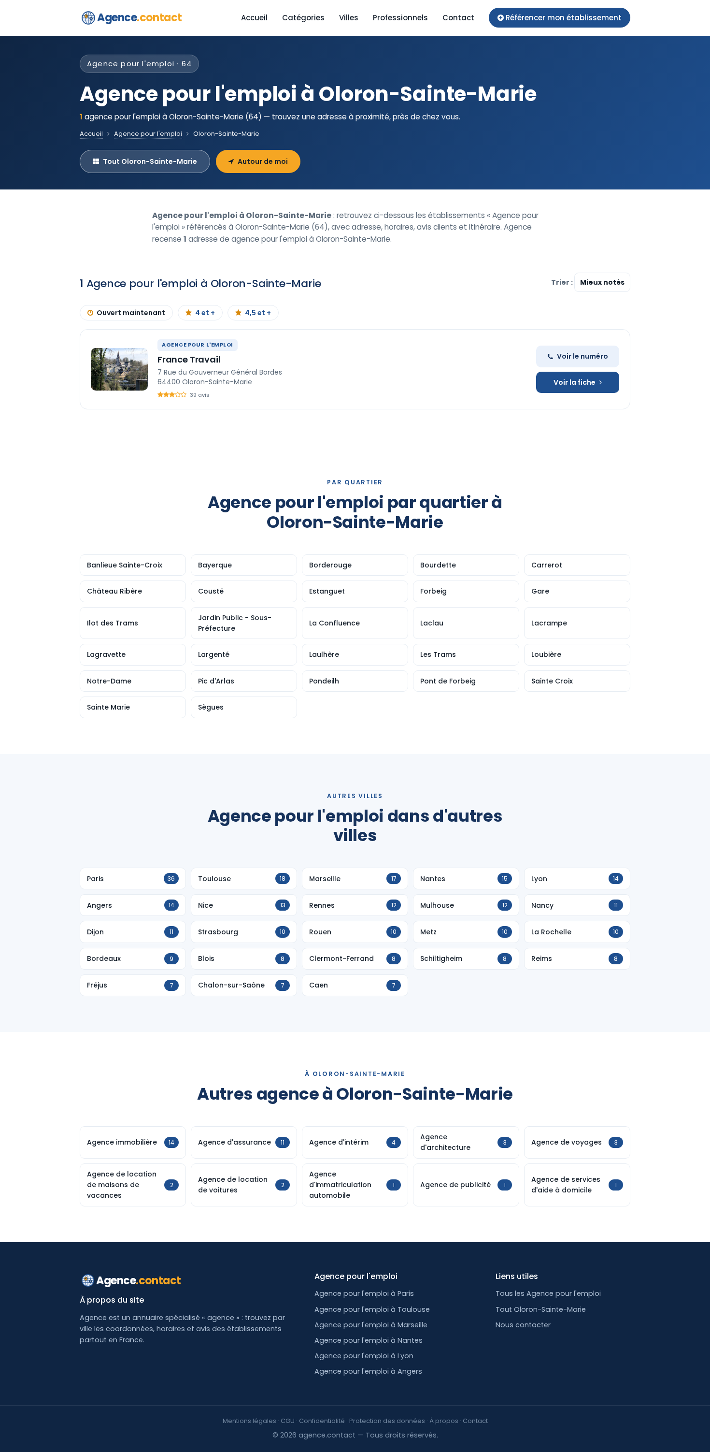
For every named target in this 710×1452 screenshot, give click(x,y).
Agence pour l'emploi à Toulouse (372, 1309)
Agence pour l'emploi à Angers (368, 1371)
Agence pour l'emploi (148, 133)
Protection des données (387, 1420)
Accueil (254, 18)
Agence (139, 17)
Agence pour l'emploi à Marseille (370, 1325)
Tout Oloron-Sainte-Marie (150, 161)
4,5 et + (258, 313)
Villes (348, 18)
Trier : (562, 282)
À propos (443, 1420)
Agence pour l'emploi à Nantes (368, 1340)
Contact (458, 18)
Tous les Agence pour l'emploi (548, 1293)
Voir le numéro (582, 356)
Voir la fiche (575, 382)
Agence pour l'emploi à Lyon (363, 1356)
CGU (288, 1420)
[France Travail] (119, 369)
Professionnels (400, 18)
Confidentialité (322, 1420)
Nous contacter (523, 1325)
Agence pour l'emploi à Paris (364, 1293)
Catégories (303, 18)
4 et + (205, 313)
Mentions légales (249, 1420)
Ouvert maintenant (131, 313)
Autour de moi (263, 161)
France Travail (188, 359)
